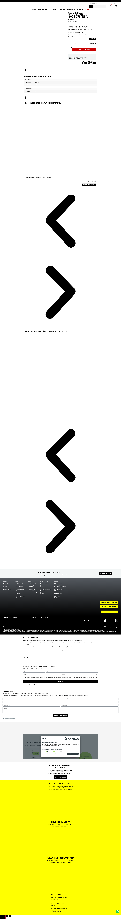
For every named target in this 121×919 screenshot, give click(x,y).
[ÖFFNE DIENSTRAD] (57, 10)
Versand (76, 21)
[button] (83, 62)
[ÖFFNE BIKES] (35, 10)
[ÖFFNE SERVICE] (64, 10)
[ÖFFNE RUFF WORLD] (74, 10)
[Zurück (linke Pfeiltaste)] (1, 918)
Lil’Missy (32, 668)
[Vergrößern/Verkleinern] (1, 916)
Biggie (42, 668)
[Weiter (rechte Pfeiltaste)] (4, 918)
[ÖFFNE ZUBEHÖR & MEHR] (48, 10)
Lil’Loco (38, 668)
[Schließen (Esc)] (10, 916)
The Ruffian (49, 668)
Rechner (47, 630)
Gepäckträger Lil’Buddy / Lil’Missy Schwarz (38, 177)
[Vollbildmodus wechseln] (4, 916)
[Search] (91, 6)
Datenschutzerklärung (81, 678)
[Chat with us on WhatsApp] (117, 911)
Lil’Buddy (26, 668)
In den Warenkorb (84, 49)
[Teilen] (7, 916)
